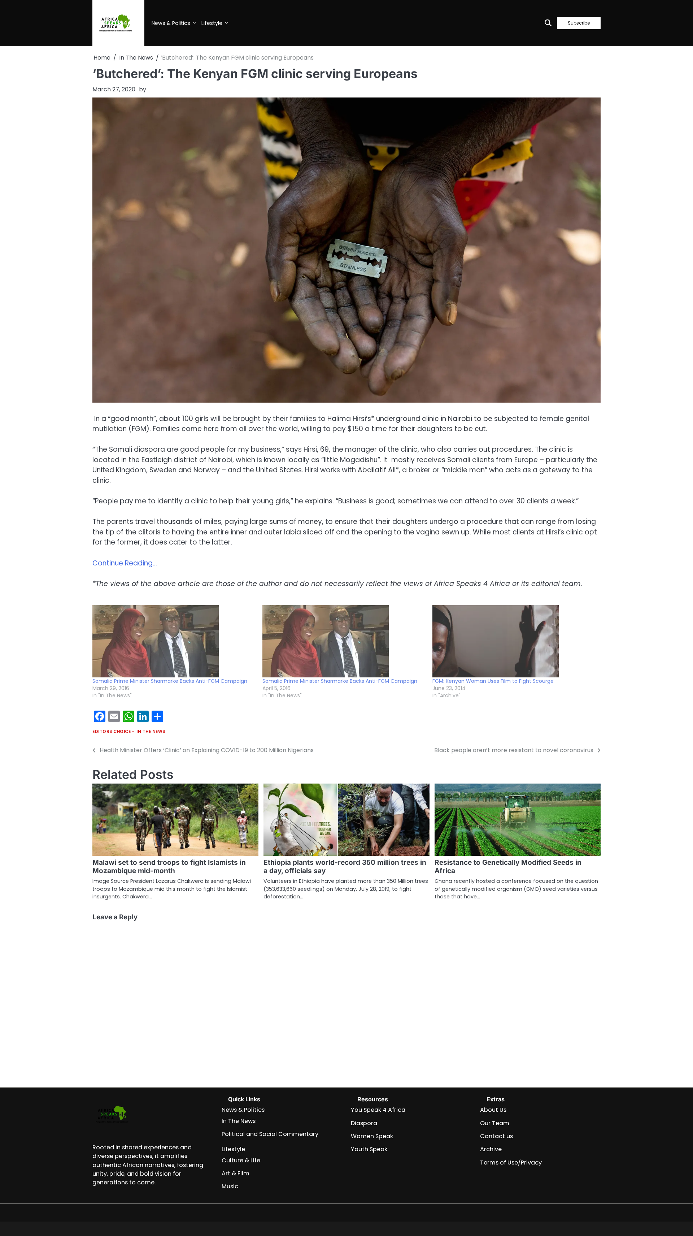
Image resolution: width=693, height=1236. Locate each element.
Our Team (494, 1123)
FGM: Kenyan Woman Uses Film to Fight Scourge (493, 681)
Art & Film (235, 1173)
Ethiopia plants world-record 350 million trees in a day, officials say (344, 866)
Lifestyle (211, 23)
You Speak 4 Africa (378, 1110)
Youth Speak (369, 1149)
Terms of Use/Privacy (511, 1162)
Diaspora (364, 1123)
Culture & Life (241, 1160)
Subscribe (579, 23)
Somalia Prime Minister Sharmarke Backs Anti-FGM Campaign (169, 681)
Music (230, 1186)
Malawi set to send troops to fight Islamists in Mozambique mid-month (169, 866)
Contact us (496, 1136)
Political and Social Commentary (270, 1134)
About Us (493, 1110)
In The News (150, 732)
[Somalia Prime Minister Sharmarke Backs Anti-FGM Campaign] (173, 641)
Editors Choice (111, 732)
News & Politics (171, 23)
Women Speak (372, 1136)
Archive (491, 1149)
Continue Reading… (125, 563)
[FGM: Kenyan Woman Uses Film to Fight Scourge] (513, 641)
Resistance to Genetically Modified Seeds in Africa (508, 866)
